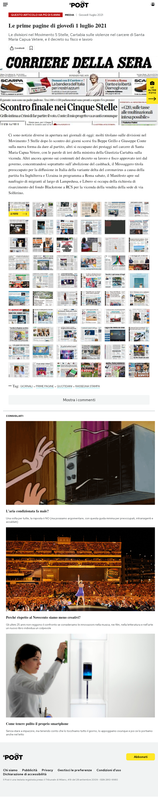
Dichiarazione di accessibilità (24, 774)
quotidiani (64, 386)
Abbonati (141, 757)
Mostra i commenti (79, 399)
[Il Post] (79, 4)
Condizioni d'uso (109, 770)
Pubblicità (29, 770)
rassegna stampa (87, 386)
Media (69, 15)
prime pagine (45, 386)
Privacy (47, 770)
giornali (26, 386)
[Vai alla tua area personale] (153, 4)
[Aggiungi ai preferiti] (31, 48)
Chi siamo (10, 770)
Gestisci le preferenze (75, 770)
